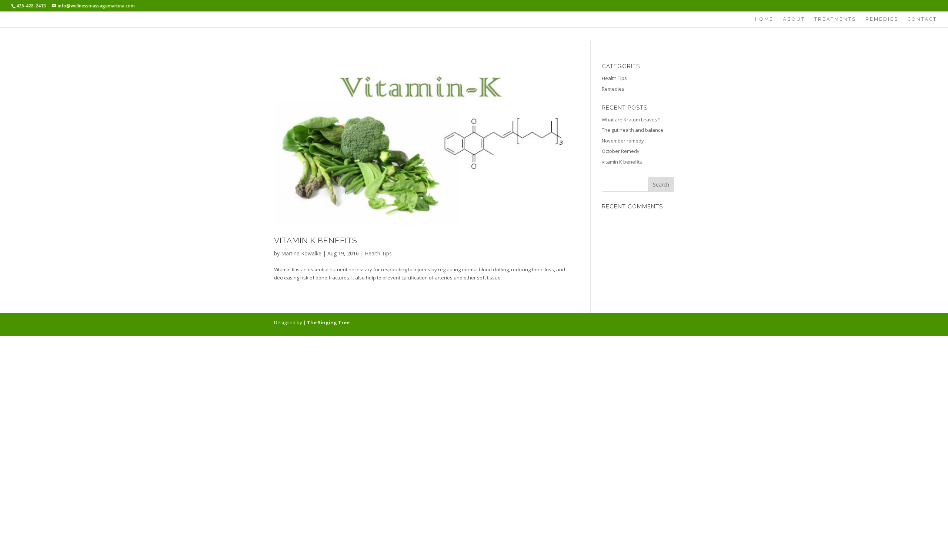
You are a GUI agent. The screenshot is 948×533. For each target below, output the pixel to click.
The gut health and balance (632, 130)
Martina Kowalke (301, 253)
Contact (922, 19)
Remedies (881, 19)
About (794, 19)
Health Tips (378, 253)
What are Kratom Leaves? (631, 119)
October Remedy (621, 151)
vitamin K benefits (315, 240)
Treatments (835, 19)
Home (764, 19)
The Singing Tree (328, 322)
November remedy (623, 140)
